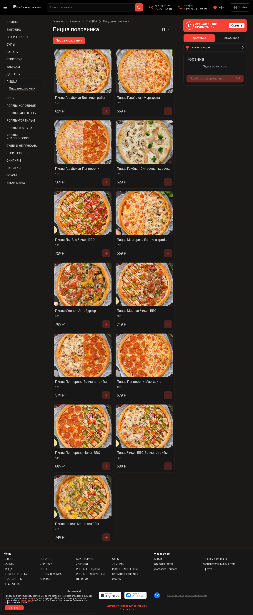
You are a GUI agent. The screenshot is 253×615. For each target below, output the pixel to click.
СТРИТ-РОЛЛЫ (13, 579)
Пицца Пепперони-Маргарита (139, 382)
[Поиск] (139, 7)
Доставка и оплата (165, 569)
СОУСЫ (116, 579)
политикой (27, 600)
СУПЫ (115, 558)
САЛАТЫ (9, 563)
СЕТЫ (43, 569)
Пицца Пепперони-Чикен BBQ (77, 453)
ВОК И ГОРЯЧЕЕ (85, 558)
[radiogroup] (215, 38)
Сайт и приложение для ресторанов (126, 606)
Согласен (14, 607)
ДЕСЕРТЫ (118, 563)
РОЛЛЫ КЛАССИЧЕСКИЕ (91, 574)
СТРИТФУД (47, 563)
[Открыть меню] (5, 7)
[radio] (199, 38)
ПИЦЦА (91, 21)
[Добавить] (106, 111)
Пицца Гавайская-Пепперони (77, 168)
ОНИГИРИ (45, 579)
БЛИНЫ (8, 558)
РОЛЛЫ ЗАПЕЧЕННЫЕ (125, 569)
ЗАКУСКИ (82, 563)
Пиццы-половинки (22, 88)
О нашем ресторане (215, 558)
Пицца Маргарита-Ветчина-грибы (142, 240)
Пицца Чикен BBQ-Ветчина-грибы (142, 453)
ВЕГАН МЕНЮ (12, 584)
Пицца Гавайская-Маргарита (138, 98)
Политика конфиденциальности (187, 595)
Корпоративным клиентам (219, 563)
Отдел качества (164, 563)
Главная (58, 21)
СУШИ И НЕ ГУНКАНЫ (125, 574)
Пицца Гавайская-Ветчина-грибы (80, 98)
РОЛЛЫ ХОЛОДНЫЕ (88, 569)
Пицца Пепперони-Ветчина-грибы (81, 382)
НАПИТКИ (82, 579)
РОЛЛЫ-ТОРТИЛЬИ (16, 574)
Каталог (74, 21)
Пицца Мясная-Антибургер (75, 311)
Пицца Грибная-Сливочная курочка (143, 168)
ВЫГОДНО (46, 558)
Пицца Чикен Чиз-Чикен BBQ (77, 524)
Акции (158, 558)
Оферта (207, 569)
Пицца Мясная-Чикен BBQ (137, 311)
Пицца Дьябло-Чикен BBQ (75, 240)
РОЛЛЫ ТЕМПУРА (51, 574)
